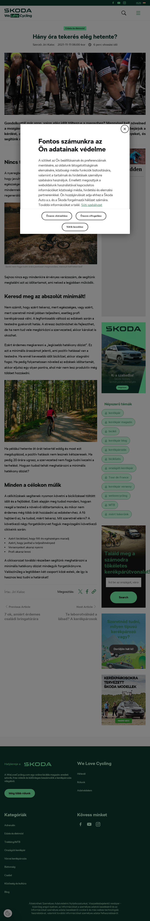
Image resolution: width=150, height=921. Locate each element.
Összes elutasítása (56, 216)
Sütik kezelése (75, 227)
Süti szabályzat (91, 205)
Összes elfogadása (90, 216)
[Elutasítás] (125, 129)
